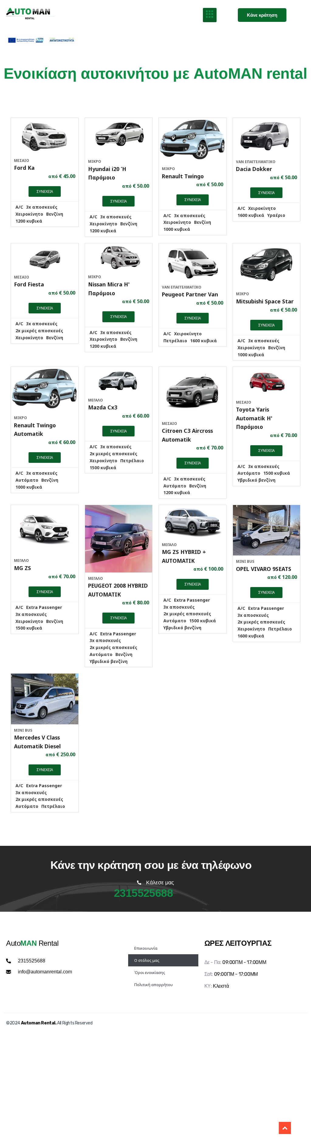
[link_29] (192, 392)
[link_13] (192, 140)
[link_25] (44, 389)
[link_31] (266, 381)
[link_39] (266, 530)
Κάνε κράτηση (262, 15)
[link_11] (118, 136)
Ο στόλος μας (146, 960)
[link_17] (44, 257)
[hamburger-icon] (210, 15)
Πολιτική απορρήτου (153, 984)
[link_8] (41, 40)
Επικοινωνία (145, 948)
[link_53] (285, 1128)
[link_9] (44, 136)
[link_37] (192, 522)
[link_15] (266, 137)
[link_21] (192, 262)
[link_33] (44, 530)
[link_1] (33, 15)
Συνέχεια (44, 191)
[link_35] (118, 538)
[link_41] (44, 699)
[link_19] (118, 257)
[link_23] (266, 265)
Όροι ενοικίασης (149, 972)
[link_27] (118, 380)
